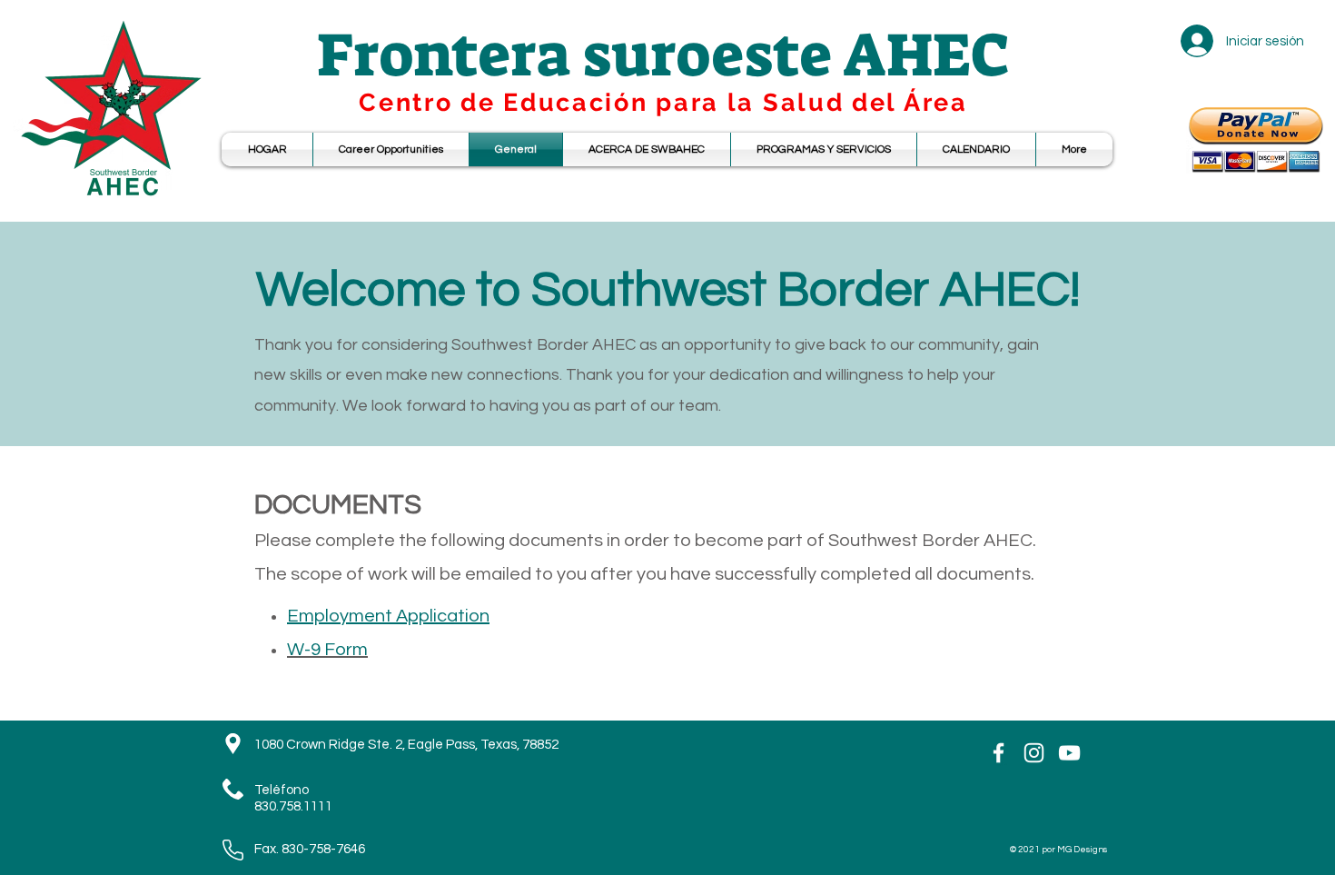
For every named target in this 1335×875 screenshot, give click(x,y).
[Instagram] (1034, 753)
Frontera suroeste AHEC (663, 54)
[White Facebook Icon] (998, 753)
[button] (976, 149)
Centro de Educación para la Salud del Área (663, 102)
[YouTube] (1069, 753)
